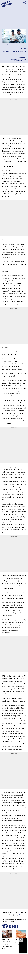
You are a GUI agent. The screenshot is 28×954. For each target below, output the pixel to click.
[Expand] (20, 939)
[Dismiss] (25, 939)
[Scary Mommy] (6, 4)
